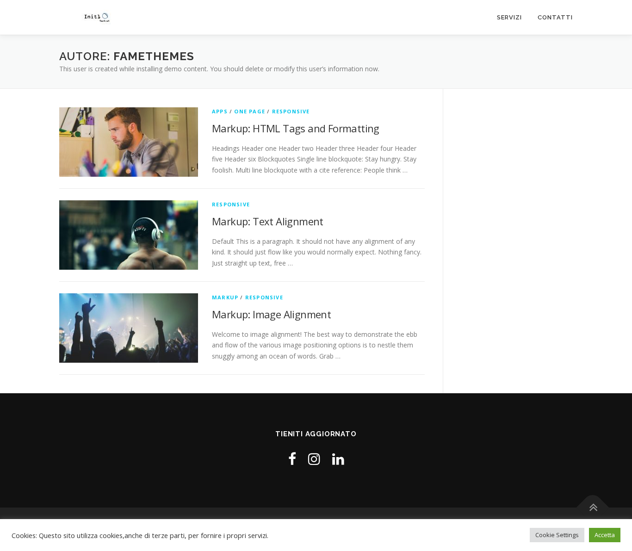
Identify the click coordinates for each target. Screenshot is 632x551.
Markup (225, 297)
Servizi (509, 17)
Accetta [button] (605, 535)
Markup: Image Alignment (271, 314)
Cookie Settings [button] (557, 535)
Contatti (555, 17)
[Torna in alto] (592, 507)
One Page (249, 111)
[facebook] (292, 458)
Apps (220, 111)
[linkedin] (338, 458)
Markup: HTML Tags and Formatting (295, 128)
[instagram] (314, 458)
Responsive (291, 111)
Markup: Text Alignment (267, 221)
